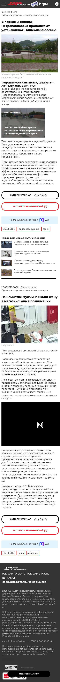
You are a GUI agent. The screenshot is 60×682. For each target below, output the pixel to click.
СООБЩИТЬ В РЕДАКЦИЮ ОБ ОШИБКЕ (24, 582)
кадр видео (7, 345)
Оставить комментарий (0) (30, 206)
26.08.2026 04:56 (9, 287)
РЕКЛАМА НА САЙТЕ (13, 573)
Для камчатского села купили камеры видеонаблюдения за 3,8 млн (31, 252)
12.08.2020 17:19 (9, 12)
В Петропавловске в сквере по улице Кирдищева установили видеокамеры (31, 243)
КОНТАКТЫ (8, 578)
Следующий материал (29, 674)
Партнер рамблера (27, 667)
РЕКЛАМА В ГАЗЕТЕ (38, 573)
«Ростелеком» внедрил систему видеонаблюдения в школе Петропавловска (34, 262)
